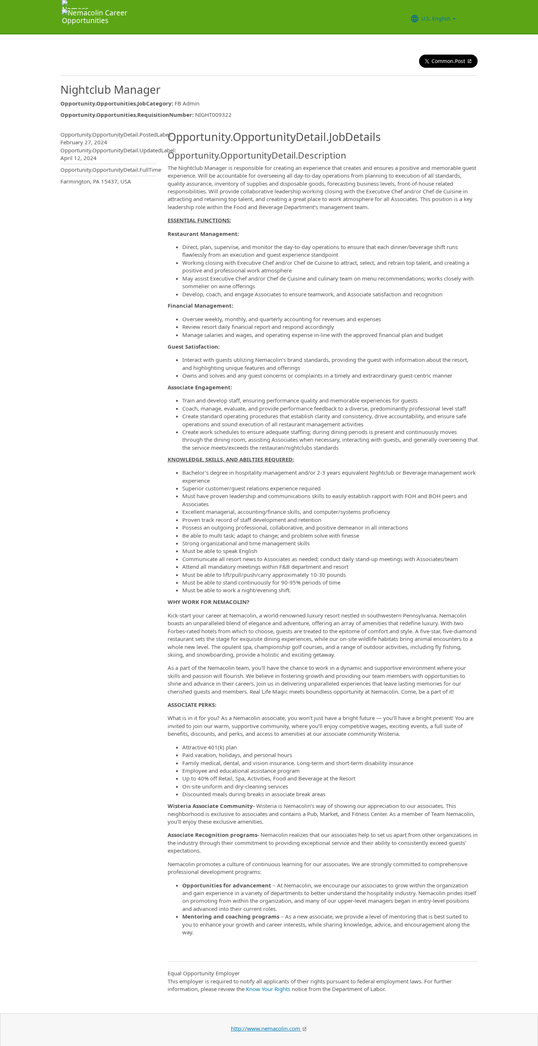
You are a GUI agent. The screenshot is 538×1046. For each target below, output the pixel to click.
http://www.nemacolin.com (266, 1028)
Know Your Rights (268, 989)
